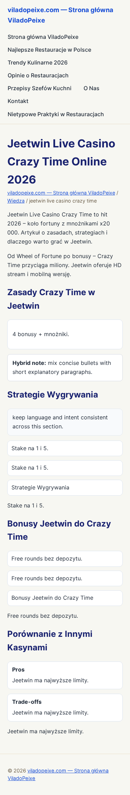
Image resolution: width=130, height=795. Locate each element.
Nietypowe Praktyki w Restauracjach (56, 114)
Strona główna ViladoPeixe (43, 36)
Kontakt (18, 100)
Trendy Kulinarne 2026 (38, 62)
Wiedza (16, 201)
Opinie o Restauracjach (38, 75)
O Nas (91, 88)
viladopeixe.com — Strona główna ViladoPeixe (61, 193)
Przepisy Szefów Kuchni (39, 88)
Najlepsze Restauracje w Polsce (49, 49)
